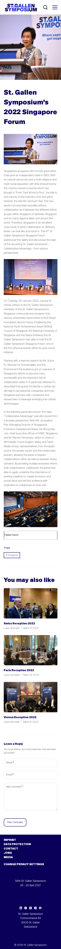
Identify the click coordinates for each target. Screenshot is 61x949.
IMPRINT (10, 840)
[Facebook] (40, 908)
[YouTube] (35, 908)
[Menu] (54, 7)
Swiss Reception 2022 (19, 623)
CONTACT (11, 849)
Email (10, 774)
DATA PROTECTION (17, 844)
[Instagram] (25, 908)
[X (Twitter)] (30, 908)
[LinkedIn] (21, 908)
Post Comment (15, 822)
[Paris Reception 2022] (30, 650)
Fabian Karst (11, 535)
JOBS (8, 853)
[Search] (45, 7)
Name (10, 762)
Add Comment (14, 787)
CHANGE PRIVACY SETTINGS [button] (24, 864)
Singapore (12, 555)
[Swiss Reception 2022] (30, 603)
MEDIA (8, 857)
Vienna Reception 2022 (20, 717)
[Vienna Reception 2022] (30, 697)
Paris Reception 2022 (19, 670)
